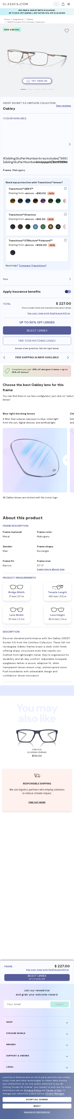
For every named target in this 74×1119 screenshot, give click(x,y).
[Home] (15, 4)
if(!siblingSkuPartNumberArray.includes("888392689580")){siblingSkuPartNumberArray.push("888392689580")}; (19, 160)
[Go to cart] (62, 4)
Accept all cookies (37, 1099)
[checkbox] (68, 291)
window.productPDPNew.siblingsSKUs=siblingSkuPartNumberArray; (51, 162)
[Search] (55, 4)
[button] (54, 569)
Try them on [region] (39, 80)
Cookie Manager (54, 1093)
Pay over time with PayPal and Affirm (49, 313)
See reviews (63, 105)
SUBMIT (59, 1004)
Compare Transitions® (32, 265)
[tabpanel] (37, 60)
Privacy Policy (32, 1090)
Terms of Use (53, 1090)
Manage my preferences (37, 1112)
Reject (37, 1106)
